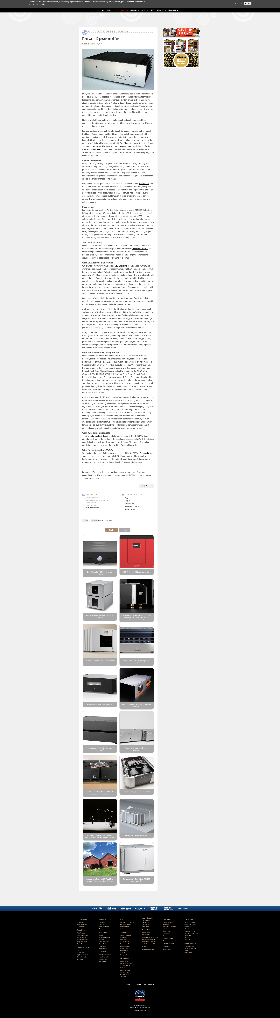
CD (78, 950)
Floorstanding (81, 922)
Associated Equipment (132, 506)
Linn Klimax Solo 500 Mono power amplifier (99, 573)
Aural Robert (123, 939)
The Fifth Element (125, 966)
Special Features (168, 922)
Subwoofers (80, 926)
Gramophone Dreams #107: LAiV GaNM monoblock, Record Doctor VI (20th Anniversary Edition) (136, 618)
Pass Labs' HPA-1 (140, 248)
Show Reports (147, 918)
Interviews (166, 929)
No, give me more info (36, 4)
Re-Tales (122, 953)
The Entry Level (124, 972)
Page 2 (149, 486)
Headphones (102, 946)
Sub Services (188, 953)
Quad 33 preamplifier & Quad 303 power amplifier (136, 706)
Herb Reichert (87, 44)
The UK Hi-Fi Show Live (191, 933)
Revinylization (124, 955)
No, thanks (238, 3)
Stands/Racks (103, 944)
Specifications (129, 504)
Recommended (121, 10)
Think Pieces (167, 931)
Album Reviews (124, 926)
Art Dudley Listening (126, 963)
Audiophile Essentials (169, 926)
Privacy (187, 937)
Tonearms (101, 924)
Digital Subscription (190, 948)
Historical (166, 933)
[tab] (111, 530)
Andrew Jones (126, 146)
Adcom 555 (144, 183)
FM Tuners (102, 929)
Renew (186, 950)
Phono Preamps (82, 944)
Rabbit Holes (124, 948)
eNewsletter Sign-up (190, 924)
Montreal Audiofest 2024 (149, 939)
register (94, 520)
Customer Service (190, 931)
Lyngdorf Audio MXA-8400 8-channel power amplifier (100, 749)
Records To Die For (125, 924)
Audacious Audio (104, 957)
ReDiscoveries (124, 950)
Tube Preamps (81, 933)
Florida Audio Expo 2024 (149, 942)
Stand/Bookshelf (82, 924)
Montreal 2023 (146, 930)
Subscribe (160, 10)
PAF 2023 (144, 946)
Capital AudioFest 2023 (149, 944)
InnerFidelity (102, 961)
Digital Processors (82, 955)
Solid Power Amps (82, 939)
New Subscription (190, 946)
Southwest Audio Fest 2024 (150, 937)
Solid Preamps (81, 937)
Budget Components (105, 955)
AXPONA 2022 (146, 925)
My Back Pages (124, 946)
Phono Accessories (104, 937)
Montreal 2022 (146, 932)
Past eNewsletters (168, 943)
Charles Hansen (131, 143)
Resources (172, 10)
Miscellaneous (103, 948)
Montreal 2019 (146, 934)
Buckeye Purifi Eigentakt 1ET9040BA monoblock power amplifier (100, 793)
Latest (124, 530)
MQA (164, 935)
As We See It (123, 937)
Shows (143, 10)
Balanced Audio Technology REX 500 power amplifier (136, 880)
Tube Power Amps (82, 935)
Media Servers (81, 959)
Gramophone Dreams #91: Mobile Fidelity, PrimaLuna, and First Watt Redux (99, 837)
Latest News (168, 939)
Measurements (130, 509)
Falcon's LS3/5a (147, 453)
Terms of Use (188, 940)
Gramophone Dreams (126, 944)
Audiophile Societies (190, 922)
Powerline (101, 939)
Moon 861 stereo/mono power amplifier (136, 792)
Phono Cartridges (104, 926)
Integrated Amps (82, 942)
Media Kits (188, 935)
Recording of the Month (127, 922)
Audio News (166, 941)
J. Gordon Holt (103, 959)
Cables (101, 935)
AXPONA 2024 (146, 920)
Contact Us (188, 926)
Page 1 (127, 498)
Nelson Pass (98, 149)
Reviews (108, 10)
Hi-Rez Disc (80, 952)
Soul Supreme (121, 266)
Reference (166, 924)
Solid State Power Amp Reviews (108, 31)
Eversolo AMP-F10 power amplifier (99, 704)
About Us (187, 929)
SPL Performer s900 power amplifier (136, 572)
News (152, 10)
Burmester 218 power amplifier (136, 836)
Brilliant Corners (124, 942)
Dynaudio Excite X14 (95, 436)
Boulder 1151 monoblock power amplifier (136, 749)
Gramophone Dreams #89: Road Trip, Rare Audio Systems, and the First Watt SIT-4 (100, 881)
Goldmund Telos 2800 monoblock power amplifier (100, 662)
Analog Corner (124, 961)
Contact (138, 984)
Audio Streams (124, 968)
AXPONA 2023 (146, 922)
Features (122, 929)
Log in (85, 520)
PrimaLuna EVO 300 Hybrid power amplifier (136, 662)
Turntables (102, 922)
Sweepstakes (167, 949)
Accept (247, 3)
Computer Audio (82, 957)
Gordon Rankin (98, 146)
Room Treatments (104, 942)
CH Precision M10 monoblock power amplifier (99, 617)
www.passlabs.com (92, 508)
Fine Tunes (123, 976)
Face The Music (124, 974)
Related (111, 530)
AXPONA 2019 (146, 927)
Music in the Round (125, 970)
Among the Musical (125, 935)
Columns (133, 10)
